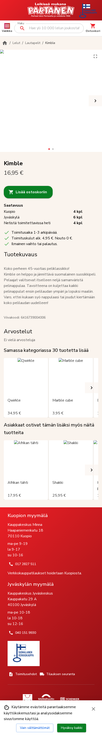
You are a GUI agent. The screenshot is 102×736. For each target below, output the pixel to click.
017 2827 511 (25, 564)
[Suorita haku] (22, 28)
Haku (21, 23)
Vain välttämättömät (35, 728)
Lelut (16, 43)
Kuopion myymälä (28, 515)
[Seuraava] (95, 100)
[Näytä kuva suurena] (95, 56)
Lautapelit (32, 43)
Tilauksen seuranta (60, 674)
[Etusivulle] (5, 43)
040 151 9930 (25, 632)
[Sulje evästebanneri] (93, 709)
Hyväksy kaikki (71, 728)
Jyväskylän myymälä (31, 584)
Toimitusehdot (26, 674)
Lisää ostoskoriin (31, 192)
